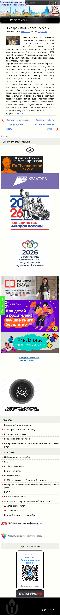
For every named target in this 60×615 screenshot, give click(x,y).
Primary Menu (18, 20)
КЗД (6, 461)
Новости (19, 113)
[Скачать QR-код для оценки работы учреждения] (30, 414)
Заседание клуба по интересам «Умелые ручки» (44, 124)
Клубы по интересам (14, 466)
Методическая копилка (15, 434)
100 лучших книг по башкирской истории (26, 480)
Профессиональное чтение (17, 438)
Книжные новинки (12, 475)
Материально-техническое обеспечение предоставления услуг (31, 445)
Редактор (42, 31)
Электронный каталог (14, 505)
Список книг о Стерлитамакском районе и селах (27, 501)
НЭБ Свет (8, 492)
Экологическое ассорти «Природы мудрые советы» (17, 124)
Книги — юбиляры (12, 471)
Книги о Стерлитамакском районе (20, 515)
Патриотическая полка (15, 496)
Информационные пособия (17, 457)
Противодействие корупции (17, 425)
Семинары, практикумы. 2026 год (19, 429)
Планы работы (14, 510)
